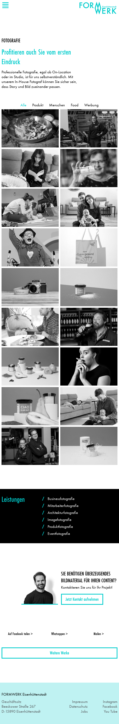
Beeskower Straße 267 (19, 706)
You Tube (110, 711)
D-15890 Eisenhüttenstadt (21, 711)
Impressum (80, 701)
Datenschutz (78, 706)
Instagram (110, 701)
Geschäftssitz (11, 701)
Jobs (84, 711)
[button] (82, 599)
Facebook (110, 706)
